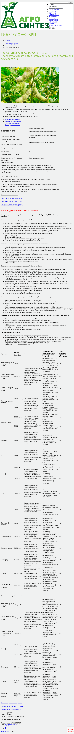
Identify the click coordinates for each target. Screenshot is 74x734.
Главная (51, 4)
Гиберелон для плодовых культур (12, 201)
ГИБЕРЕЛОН (53, 11)
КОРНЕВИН (53, 16)
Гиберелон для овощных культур (12, 205)
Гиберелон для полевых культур (11, 198)
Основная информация (12, 119)
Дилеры (51, 27)
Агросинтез (4, 731)
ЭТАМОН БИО (54, 15)
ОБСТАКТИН (53, 20)
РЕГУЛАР (52, 18)
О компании (53, 6)
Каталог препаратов (56, 8)
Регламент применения (12, 123)
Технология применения (13, 121)
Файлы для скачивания (12, 125)
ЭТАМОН (52, 13)
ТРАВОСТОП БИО (55, 25)
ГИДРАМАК (53, 22)
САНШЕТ (52, 23)
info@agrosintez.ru (11, 725)
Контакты (52, 29)
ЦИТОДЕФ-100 (54, 9)
